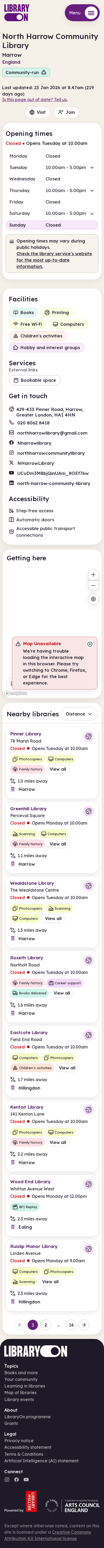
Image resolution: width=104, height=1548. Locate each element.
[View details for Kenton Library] (52, 1136)
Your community (21, 1379)
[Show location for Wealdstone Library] (88, 886)
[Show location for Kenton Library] (88, 1109)
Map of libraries (20, 1392)
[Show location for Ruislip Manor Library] (88, 1249)
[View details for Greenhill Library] (52, 837)
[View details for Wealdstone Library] (52, 912)
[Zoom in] (93, 574)
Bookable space (38, 380)
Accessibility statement (27, 1447)
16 (71, 1325)
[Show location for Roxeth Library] (88, 960)
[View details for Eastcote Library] (52, 1061)
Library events (19, 1399)
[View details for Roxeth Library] (52, 986)
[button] (52, 167)
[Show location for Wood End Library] (88, 1184)
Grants (11, 1423)
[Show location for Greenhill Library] (88, 811)
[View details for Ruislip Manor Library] (52, 1275)
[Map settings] (93, 599)
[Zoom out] (93, 585)
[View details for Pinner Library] (52, 762)
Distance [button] (75, 714)
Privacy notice (19, 1440)
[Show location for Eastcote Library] (88, 1035)
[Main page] (16, 12)
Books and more (21, 1372)
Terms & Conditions (23, 1454)
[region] (52, 632)
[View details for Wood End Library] (52, 1205)
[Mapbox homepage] (15, 693)
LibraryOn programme (27, 1416)
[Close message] (90, 644)
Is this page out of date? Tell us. (34, 99)
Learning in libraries (24, 1386)
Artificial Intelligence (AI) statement (41, 1460)
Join (70, 112)
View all (58, 769)
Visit (41, 112)
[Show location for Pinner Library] (88, 736)
